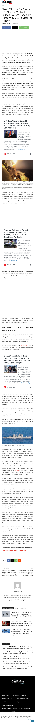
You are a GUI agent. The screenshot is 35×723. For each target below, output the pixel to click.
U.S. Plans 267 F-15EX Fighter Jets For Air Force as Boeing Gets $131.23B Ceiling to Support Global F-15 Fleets (17, 647)
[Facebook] (8, 560)
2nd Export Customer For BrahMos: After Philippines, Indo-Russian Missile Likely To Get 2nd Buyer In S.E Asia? (9, 573)
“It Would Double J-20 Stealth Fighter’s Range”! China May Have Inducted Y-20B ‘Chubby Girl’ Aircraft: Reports (25, 573)
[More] (31, 27)
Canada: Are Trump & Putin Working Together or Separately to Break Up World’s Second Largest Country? (21, 623)
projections (24, 345)
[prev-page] (3, 639)
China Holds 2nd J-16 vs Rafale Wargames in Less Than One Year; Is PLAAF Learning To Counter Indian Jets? (18, 667)
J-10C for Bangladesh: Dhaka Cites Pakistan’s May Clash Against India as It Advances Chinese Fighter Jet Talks (17, 657)
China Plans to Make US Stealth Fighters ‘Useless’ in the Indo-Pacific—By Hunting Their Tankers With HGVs (17, 662)
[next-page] (5, 639)
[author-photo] (17, 589)
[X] (12, 560)
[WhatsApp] (16, 560)
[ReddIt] (19, 560)
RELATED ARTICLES (8, 608)
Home (3, 5)
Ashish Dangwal (7, 23)
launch (17, 470)
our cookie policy (27, 719)
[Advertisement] (17, 41)
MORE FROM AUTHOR (20, 608)
